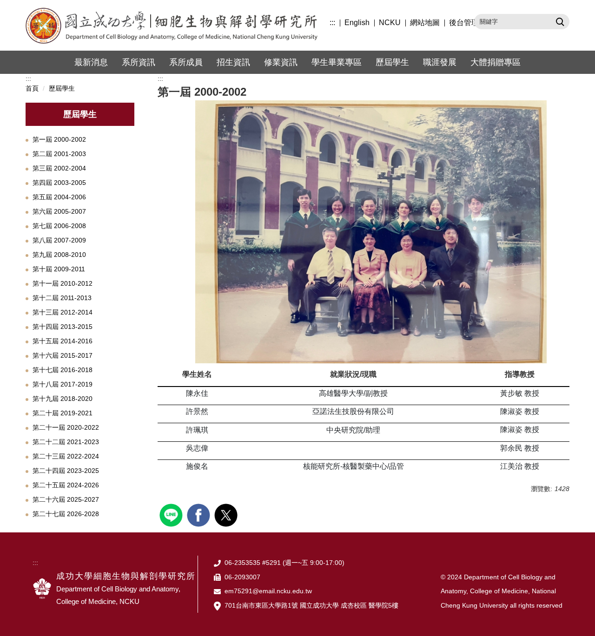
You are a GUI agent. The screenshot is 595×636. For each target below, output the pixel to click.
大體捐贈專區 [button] (495, 62)
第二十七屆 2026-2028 (66, 514)
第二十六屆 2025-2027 (66, 499)
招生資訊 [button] (233, 62)
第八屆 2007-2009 (59, 240)
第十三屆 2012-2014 (63, 312)
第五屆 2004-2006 (59, 197)
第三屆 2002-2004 (59, 168)
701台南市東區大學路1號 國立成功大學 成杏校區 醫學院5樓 (311, 605)
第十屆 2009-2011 (59, 269)
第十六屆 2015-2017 (63, 355)
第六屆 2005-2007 (59, 211)
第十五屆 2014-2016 (63, 341)
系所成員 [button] (186, 62)
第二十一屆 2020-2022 (66, 427)
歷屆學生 (392, 62)
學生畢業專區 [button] (336, 62)
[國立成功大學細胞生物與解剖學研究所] (177, 25)
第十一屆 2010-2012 (63, 283)
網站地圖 (425, 22)
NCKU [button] (390, 22)
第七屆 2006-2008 (59, 225)
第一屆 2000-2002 (59, 139)
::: (332, 22)
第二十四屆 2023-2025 (66, 470)
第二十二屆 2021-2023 (66, 442)
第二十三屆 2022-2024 (66, 456)
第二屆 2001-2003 (59, 153)
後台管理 (464, 22)
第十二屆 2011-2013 (62, 298)
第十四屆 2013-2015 (63, 326)
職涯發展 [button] (439, 62)
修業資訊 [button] (281, 62)
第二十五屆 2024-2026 (66, 485)
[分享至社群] (172, 514)
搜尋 (559, 21)
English (357, 22)
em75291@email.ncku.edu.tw (268, 591)
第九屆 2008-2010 (59, 254)
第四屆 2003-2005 (59, 182)
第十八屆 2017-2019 (63, 384)
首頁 (32, 88)
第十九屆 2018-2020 (63, 398)
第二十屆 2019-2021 (63, 413)
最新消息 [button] (91, 62)
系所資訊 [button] (138, 62)
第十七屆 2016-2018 (63, 370)
